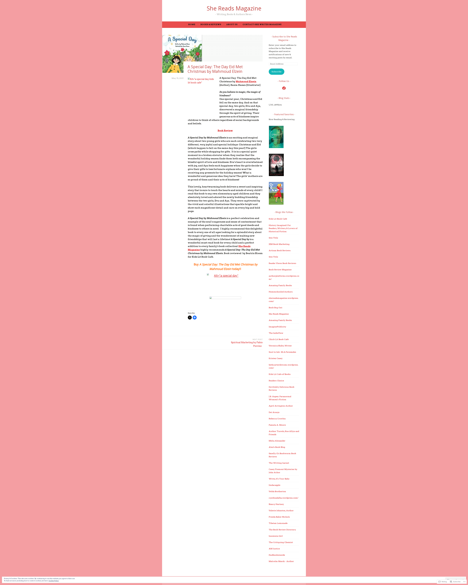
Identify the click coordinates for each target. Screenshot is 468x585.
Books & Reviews (210, 24)
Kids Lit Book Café (278, 219)
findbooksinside (277, 555)
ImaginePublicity (277, 327)
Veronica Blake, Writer (280, 346)
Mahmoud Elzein (246, 81)
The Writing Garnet (279, 463)
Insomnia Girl (276, 536)
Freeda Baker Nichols (279, 517)
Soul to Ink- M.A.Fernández (282, 352)
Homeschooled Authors (281, 292)
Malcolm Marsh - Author (281, 561)
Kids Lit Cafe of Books (280, 374)
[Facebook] (284, 88)
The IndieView (276, 333)
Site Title (273, 238)
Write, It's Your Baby (279, 479)
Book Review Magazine (280, 269)
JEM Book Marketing (279, 244)
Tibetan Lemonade (278, 523)
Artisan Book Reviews (280, 250)
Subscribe (276, 71)
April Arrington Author (281, 406)
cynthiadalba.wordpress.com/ (283, 498)
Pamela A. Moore (277, 425)
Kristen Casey (276, 358)
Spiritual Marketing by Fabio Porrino (247, 342)
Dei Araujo (274, 412)
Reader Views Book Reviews (282, 263)
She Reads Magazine (234, 8)
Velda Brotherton (277, 491)
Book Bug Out (275, 307)
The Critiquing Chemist (281, 542)
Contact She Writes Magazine (262, 24)
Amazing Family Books (280, 285)
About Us (232, 24)
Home (191, 24)
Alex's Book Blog (277, 447)
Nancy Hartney (276, 504)
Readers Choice (276, 380)
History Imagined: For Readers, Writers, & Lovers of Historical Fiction (283, 228)
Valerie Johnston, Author (281, 510)
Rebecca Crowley (277, 418)
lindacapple (274, 485)
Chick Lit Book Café (279, 339)
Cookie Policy (54, 581)
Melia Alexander (277, 441)
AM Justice (274, 549)
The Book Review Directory (282, 530)
